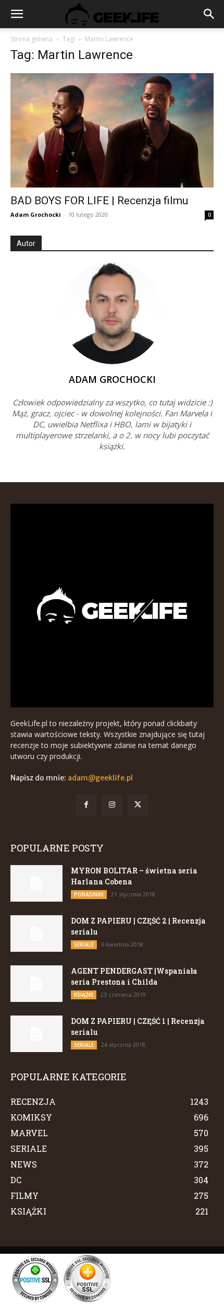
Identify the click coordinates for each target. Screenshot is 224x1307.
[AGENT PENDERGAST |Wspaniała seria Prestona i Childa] (36, 983)
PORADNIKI (89, 894)
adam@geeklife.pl (100, 778)
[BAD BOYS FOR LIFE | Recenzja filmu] (112, 130)
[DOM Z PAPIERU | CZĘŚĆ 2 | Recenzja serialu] (36, 933)
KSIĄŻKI (83, 994)
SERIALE (84, 944)
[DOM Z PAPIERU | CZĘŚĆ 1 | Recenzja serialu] (36, 1034)
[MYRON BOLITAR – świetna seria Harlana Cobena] (36, 883)
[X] (138, 805)
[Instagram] (112, 805)
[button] (16, 14)
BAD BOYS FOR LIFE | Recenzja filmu (99, 200)
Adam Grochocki (35, 214)
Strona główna (31, 38)
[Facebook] (86, 805)
